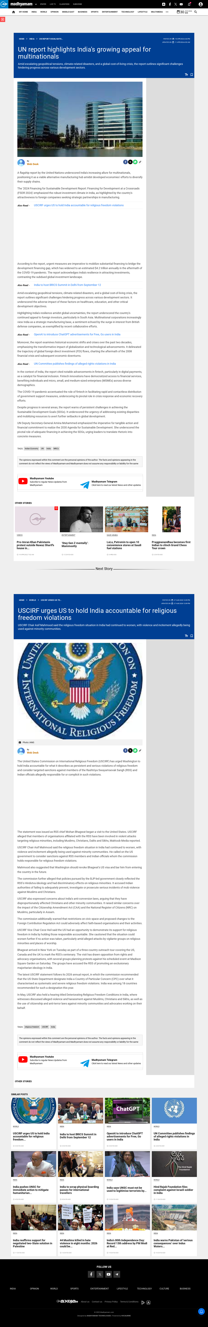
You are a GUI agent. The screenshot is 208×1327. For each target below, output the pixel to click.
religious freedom (32, 1027)
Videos (20, 535)
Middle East (68, 12)
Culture (164, 1288)
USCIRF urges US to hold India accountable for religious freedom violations (79, 205)
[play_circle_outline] (36, 519)
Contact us (97, 1301)
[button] (4, 4)
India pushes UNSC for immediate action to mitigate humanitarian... (31, 1190)
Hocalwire (126, 1316)
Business (82, 12)
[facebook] (125, 162)
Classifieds (64, 4)
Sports (94, 12)
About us (85, 1301)
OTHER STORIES (23, 503)
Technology (127, 12)
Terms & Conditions (129, 1301)
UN (42, 449)
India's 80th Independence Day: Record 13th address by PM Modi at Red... (127, 1243)
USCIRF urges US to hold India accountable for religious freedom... (31, 1136)
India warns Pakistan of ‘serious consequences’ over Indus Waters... (173, 1243)
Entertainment (110, 12)
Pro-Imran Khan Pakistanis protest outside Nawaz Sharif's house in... (35, 545)
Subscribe (77, 4)
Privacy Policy (111, 1301)
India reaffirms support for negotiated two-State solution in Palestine (32, 1243)
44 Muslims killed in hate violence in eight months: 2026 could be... (78, 1243)
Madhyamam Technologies (99, 1316)
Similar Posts (19, 1094)
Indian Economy (31, 449)
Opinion (54, 12)
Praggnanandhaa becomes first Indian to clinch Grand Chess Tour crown (171, 545)
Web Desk (33, 164)
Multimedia (157, 12)
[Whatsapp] (135, 162)
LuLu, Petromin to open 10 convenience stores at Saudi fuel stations (124, 545)
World (43, 12)
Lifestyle (142, 12)
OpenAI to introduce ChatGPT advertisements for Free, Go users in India (77, 334)
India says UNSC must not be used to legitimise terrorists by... (126, 1189)
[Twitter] (130, 162)
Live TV (53, 4)
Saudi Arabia (112, 535)
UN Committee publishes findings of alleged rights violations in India (75, 363)
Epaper (43, 4)
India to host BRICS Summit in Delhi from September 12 (67, 284)
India (34, 12)
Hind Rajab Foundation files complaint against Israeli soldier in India (173, 1190)
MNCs (56, 449)
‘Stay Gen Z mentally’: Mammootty (75, 544)
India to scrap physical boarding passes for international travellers (79, 1190)
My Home (23, 12)
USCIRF (45, 1027)
